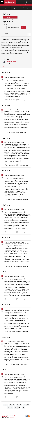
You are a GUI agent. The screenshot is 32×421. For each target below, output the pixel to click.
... (6, 405)
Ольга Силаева (9, 35)
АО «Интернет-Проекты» (9, 415)
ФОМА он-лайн (6, 14)
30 (17, 405)
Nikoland (12, 417)
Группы (16, 8)
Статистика (5, 59)
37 (19, 407)
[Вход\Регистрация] (27, 2)
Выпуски (5, 8)
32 (24, 405)
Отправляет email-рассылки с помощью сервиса (16, 4)
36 (15, 407)
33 (28, 405)
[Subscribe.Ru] (10, 2)
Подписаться (10, 17)
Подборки (26, 8)
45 (23, 407)
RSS (16, 23)
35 (12, 407)
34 (8, 407)
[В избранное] (2, 79)
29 (13, 405)
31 (21, 405)
